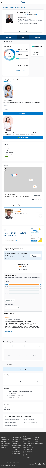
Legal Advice (3, 441)
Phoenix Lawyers (15, 449)
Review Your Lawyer (5, 439)
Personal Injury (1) (10, 300)
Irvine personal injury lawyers (10, 422)
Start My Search (23, 113)
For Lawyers (3, 447)
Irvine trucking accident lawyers (11, 425)
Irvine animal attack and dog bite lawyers (12, 419)
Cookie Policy (17, 462)
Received (10, 346)
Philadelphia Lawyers (16, 447)
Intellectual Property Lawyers (27, 455)
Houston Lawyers (15, 443)
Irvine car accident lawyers (29, 419)
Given (23, 346)
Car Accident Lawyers (27, 449)
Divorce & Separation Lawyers (27, 452)
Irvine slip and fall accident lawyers (30, 422)
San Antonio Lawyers (16, 451)
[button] (12, 175)
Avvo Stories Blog (4, 445)
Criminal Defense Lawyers (28, 443)
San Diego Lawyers (16, 453)
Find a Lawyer (3, 437)
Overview (8, 37)
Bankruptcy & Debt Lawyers (27, 439)
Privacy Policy (10, 462)
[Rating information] (36, 14)
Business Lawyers (26, 441)
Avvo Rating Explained (39, 443)
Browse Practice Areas (5, 443)
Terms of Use (3, 462)
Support (36, 441)
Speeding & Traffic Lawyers (27, 458)
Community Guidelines (6, 464)
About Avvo (37, 437)
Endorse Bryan (37, 346)
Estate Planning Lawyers (28, 447)
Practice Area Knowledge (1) (12, 307)
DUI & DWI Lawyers (27, 445)
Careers (36, 439)
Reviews (23, 37)
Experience (38, 37)
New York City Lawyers (16, 437)
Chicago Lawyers (15, 441)
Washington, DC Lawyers (17, 445)
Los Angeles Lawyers (16, 439)
